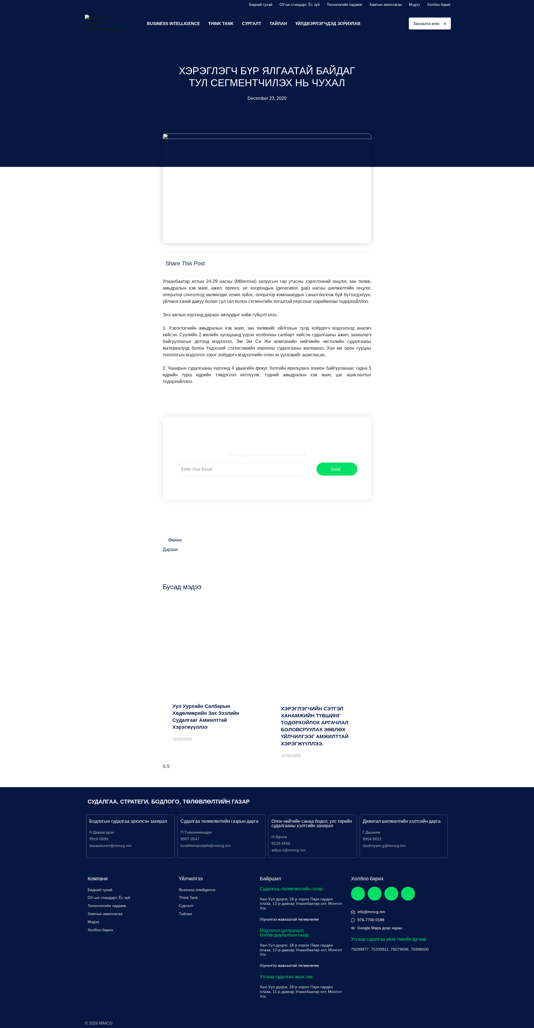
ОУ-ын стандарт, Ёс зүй (300, 5)
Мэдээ (414, 5)
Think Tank (221, 23)
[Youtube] (408, 894)
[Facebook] (358, 894)
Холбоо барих (439, 5)
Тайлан (278, 23)
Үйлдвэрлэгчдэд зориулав (327, 23)
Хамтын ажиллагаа (385, 5)
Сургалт (251, 23)
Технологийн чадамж (344, 5)
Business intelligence (197, 890)
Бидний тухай (260, 5)
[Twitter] (375, 894)
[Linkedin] (391, 894)
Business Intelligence (173, 23)
